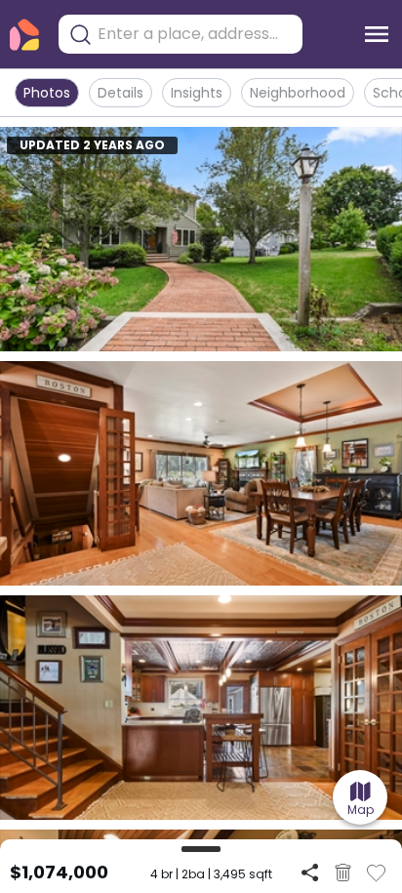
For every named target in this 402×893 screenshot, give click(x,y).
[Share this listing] (310, 872)
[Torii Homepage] (24, 35)
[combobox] (195, 34)
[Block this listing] (343, 872)
